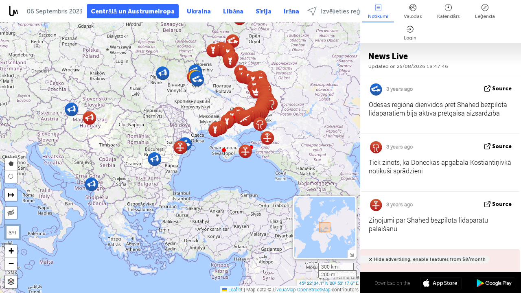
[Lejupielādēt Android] (494, 284)
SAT (13, 232)
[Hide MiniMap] (351, 254)
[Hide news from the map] (11, 213)
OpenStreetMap (314, 289)
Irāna (291, 11)
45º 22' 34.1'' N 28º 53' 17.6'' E (329, 283)
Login (410, 38)
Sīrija (263, 11)
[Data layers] (11, 282)
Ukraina (199, 11)
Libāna (233, 11)
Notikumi (378, 16)
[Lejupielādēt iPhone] (441, 284)
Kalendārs (448, 16)
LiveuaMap (284, 289)
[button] (224, 150)
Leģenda (485, 16)
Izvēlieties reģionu (346, 11)
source (502, 88)
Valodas (413, 16)
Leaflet (235, 289)
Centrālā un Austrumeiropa (133, 11)
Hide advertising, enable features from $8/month (430, 259)
